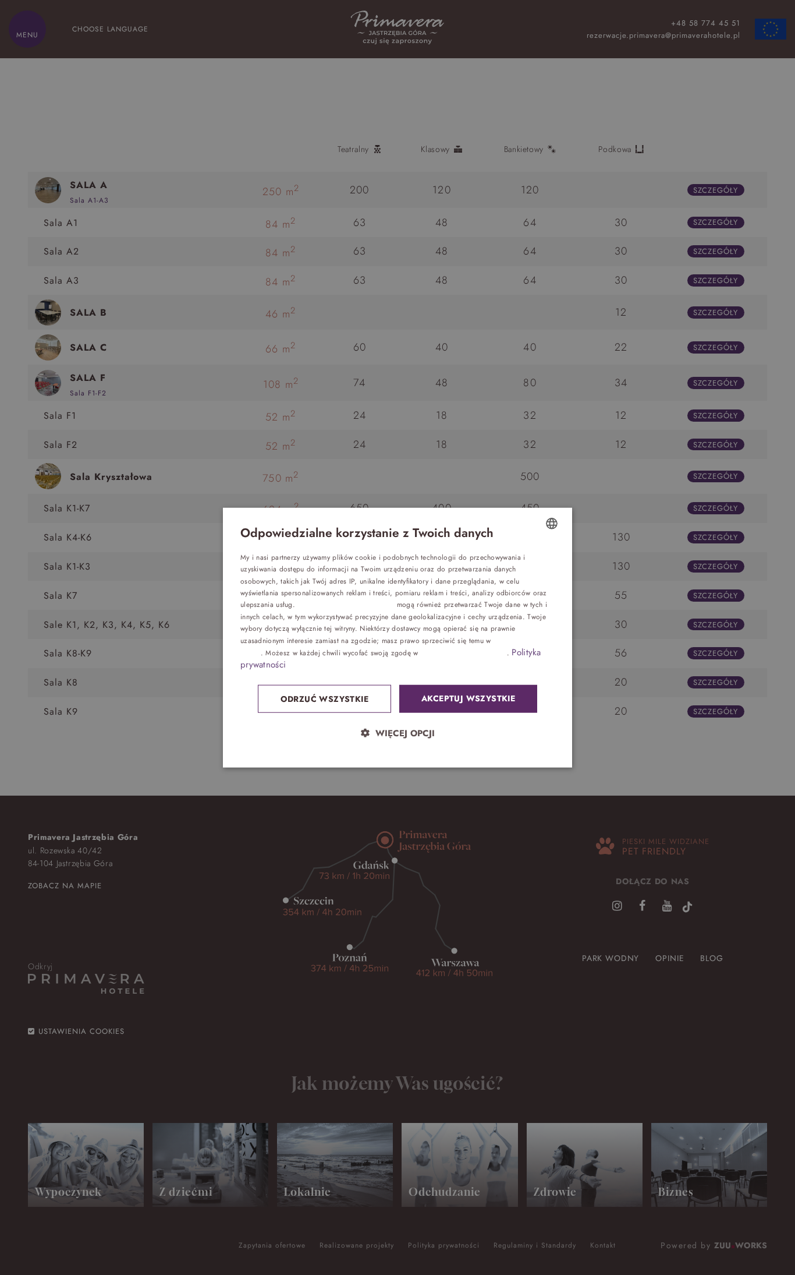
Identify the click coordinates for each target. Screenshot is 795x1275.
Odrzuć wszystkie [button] (324, 699)
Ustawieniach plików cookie (464, 653)
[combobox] (552, 523)
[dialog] (397, 637)
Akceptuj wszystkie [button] (468, 698)
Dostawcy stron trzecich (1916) (345, 604)
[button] (397, 733)
